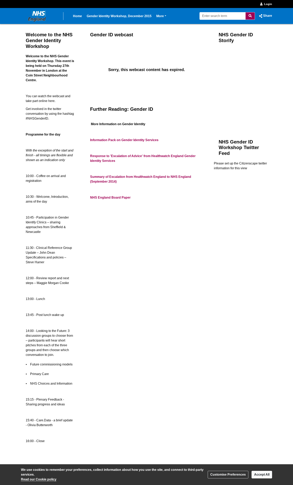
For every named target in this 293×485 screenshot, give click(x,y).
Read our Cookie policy (38, 479)
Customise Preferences (228, 474)
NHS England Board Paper (110, 197)
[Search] (250, 16)
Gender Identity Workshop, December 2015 (119, 16)
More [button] (161, 16)
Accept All (261, 474)
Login (268, 4)
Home (77, 16)
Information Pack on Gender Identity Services (124, 140)
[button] (265, 16)
